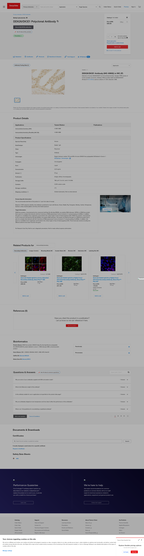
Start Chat (134, 552)
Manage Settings (7, 550)
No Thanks (126, 552)
